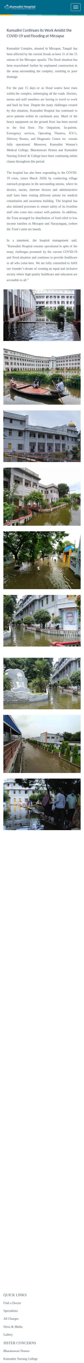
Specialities (10, 1311)
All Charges (10, 1318)
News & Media (12, 1326)
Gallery (8, 1334)
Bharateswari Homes (16, 1351)
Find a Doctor (12, 1303)
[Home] (21, 7)
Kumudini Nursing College (20, 1359)
